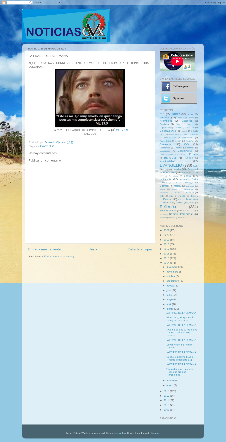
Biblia (178, 124)
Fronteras (186, 172)
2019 (167, 239)
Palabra (194, 196)
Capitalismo (165, 128)
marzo (170, 309)
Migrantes (190, 186)
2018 (167, 244)
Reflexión (168, 206)
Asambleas (166, 120)
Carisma (177, 128)
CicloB (162, 134)
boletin (190, 124)
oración (182, 196)
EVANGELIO (47, 146)
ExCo (165, 169)
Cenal (184, 131)
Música (177, 192)
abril (169, 304)
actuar (191, 114)
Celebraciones (168, 131)
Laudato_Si (188, 183)
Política (179, 202)
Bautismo (164, 124)
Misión (162, 189)
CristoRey (190, 141)
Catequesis (190, 128)
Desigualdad (165, 151)
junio (169, 295)
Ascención (187, 121)
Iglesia (175, 176)
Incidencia (165, 179)
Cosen (178, 141)
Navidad (190, 192)
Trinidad (163, 217)
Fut (196, 173)
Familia (177, 169)
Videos (180, 217)
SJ (184, 210)
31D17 (176, 114)
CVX (186, 144)
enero (170, 385)
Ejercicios (170, 157)
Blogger (155, 433)
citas (185, 134)
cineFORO (174, 134)
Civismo (194, 134)
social (162, 214)
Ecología (193, 154)
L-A (175, 183)
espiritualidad (167, 161)
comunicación (170, 138)
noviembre (172, 271)
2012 (167, 395)
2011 (167, 400)
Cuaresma (165, 144)
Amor (191, 118)
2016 (167, 253)
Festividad (193, 169)
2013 (167, 391)
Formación (169, 172)
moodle (175, 189)
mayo (169, 299)
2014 (167, 263)
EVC (195, 166)
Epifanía (189, 158)
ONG (162, 196)
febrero (170, 380)
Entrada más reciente (44, 249)
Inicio (94, 249)
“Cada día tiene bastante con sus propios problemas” (180, 372)
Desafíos (178, 148)
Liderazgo (165, 186)
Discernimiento (185, 151)
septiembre (173, 281)
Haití (166, 176)
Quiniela (191, 203)
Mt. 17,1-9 (122, 130)
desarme (190, 148)
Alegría (181, 118)
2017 (167, 249)
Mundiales (164, 193)
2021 (167, 230)
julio (169, 290)
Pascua (167, 199)
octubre (171, 276)
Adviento (165, 117)
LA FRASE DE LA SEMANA (181, 313)
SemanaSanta (168, 210)
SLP (192, 211)
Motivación (188, 189)
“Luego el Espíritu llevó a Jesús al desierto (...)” (180, 358)
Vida (172, 217)
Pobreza (167, 202)
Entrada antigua (140, 249)
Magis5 (177, 186)
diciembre (172, 267)
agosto (170, 285)
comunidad (187, 137)
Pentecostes (192, 199)
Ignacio (187, 176)
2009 (167, 409)
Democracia (165, 148)
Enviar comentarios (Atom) (59, 256)
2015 (167, 258)
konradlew (120, 433)
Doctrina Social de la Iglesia (172, 154)
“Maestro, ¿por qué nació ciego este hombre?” (180, 319)
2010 (167, 405)
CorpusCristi (165, 141)
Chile (193, 131)
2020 (167, 235)
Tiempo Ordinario (180, 214)
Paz (180, 199)
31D (162, 114)
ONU (171, 196)
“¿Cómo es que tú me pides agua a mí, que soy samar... (181, 332)
